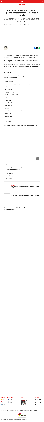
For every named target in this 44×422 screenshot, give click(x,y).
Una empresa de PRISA (22, 414)
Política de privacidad (13, 410)
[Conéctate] (42, 1)
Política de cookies (20, 410)
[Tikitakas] (22, 4)
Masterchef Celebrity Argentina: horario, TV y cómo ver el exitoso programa (25, 187)
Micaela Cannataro (13, 47)
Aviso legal (6, 410)
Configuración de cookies (28, 410)
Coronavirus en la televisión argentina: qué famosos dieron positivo (25, 195)
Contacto (2, 410)
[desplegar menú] (1, 1)
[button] (22, 417)
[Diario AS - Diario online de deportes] (22, 1)
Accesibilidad (35, 410)
